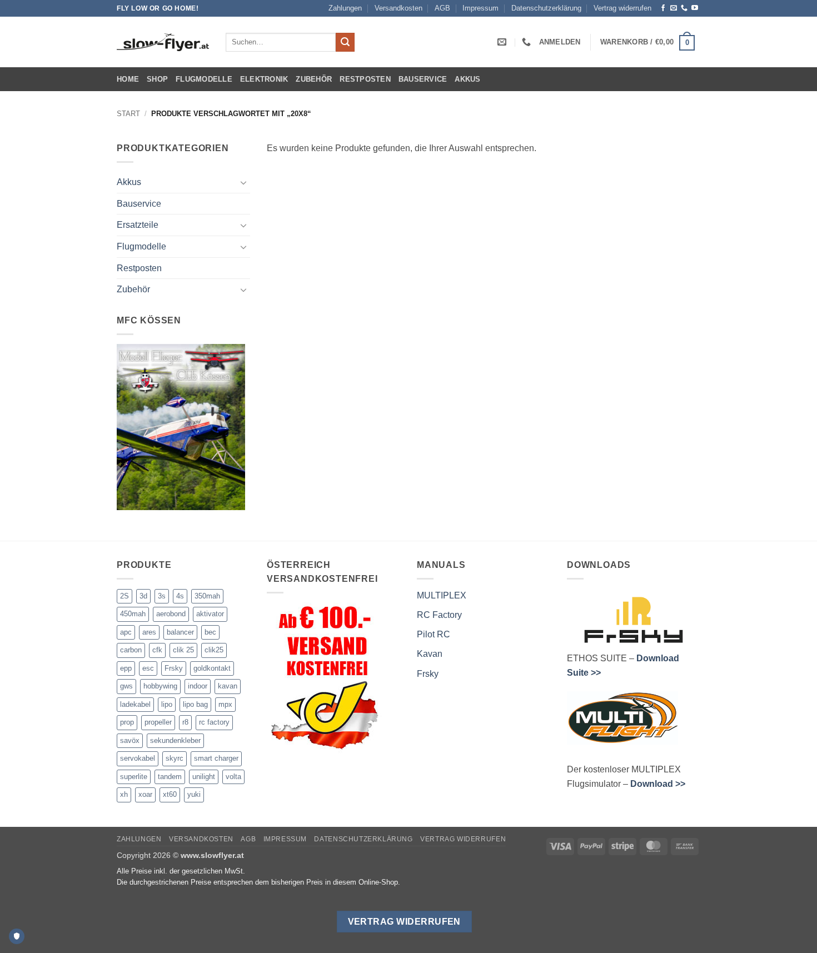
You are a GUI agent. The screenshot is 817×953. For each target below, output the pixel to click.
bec (210, 632)
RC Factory (439, 615)
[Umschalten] (243, 182)
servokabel (137, 758)
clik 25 (183, 650)
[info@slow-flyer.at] (503, 42)
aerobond (171, 614)
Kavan (429, 653)
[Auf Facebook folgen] (663, 8)
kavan (227, 686)
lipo (166, 704)
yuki (194, 794)
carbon (131, 650)
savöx (130, 740)
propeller (158, 722)
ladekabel (135, 704)
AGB (442, 8)
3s (162, 596)
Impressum (480, 8)
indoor (197, 686)
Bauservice (422, 79)
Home (128, 79)
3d (143, 596)
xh (124, 794)
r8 (185, 722)
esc (148, 668)
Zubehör (314, 79)
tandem (170, 776)
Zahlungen (345, 8)
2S (124, 596)
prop (127, 722)
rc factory (214, 722)
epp (126, 668)
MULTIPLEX (441, 595)
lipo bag (195, 704)
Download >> (657, 784)
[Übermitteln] (345, 42)
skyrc (174, 758)
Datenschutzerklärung (546, 8)
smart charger (216, 758)
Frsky (174, 668)
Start (128, 113)
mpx (225, 704)
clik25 (214, 650)
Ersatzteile (137, 225)
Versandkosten (398, 8)
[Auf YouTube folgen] (694, 8)
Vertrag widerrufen (622, 8)
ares (149, 632)
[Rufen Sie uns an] (684, 8)
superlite (133, 776)
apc (126, 632)
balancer (180, 632)
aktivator (210, 614)
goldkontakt (212, 668)
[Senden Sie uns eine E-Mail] (673, 8)
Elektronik (264, 79)
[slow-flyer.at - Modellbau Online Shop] (163, 42)
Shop (157, 79)
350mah (207, 596)
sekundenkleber (175, 740)
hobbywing (160, 686)
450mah (133, 614)
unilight (203, 776)
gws (126, 686)
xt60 (170, 794)
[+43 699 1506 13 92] (528, 42)
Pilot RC (433, 634)
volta (233, 776)
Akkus (467, 79)
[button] (560, 42)
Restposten (365, 79)
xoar (145, 794)
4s (180, 596)
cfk (157, 650)
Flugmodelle (204, 79)
